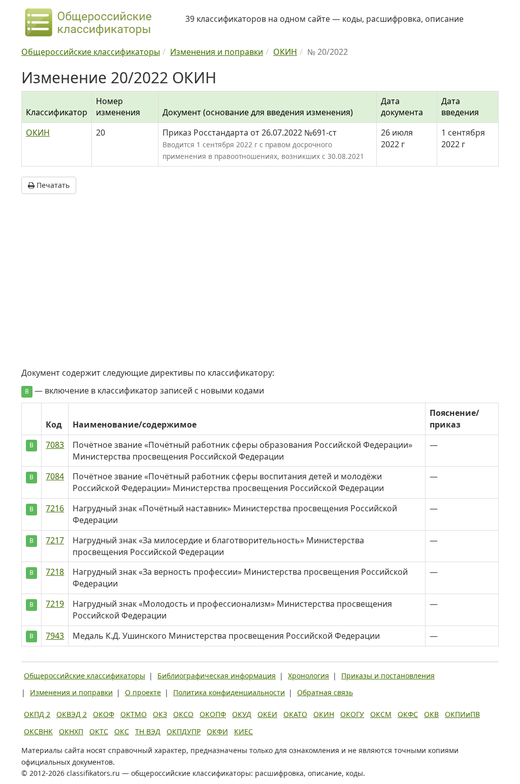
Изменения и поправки (71, 692)
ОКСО (183, 714)
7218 (55, 571)
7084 (55, 476)
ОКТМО (133, 714)
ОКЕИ (267, 714)
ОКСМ (381, 714)
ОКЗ (160, 714)
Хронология (308, 675)
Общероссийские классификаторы (84, 675)
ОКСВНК (38, 731)
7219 (55, 603)
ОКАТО (295, 714)
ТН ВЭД (147, 731)
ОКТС (98, 731)
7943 (55, 635)
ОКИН (38, 132)
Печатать (52, 185)
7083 (55, 444)
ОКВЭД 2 (71, 714)
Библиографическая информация (216, 675)
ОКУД (241, 714)
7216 (55, 508)
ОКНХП (71, 731)
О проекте (143, 692)
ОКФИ (217, 731)
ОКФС (408, 714)
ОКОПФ (213, 714)
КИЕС (243, 731)
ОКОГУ (352, 714)
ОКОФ (103, 714)
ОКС (121, 731)
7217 (55, 540)
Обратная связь (325, 692)
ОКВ (431, 714)
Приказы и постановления (388, 675)
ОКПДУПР (184, 731)
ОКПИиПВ (462, 714)
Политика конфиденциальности (229, 692)
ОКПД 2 (37, 714)
